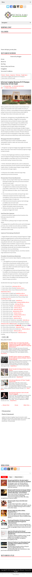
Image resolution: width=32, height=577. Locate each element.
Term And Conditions (6, 71)
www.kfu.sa (19, 300)
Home (2, 59)
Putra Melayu (22, 573)
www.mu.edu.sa (22, 332)
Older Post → (27, 405)
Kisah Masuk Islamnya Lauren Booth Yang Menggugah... (18, 393)
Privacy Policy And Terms (7, 66)
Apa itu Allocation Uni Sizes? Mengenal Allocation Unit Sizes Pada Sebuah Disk (19, 533)
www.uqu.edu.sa (16, 286)
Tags (10, 477)
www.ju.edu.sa (17, 313)
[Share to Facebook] (8, 337)
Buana (7, 75)
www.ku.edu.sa (26, 329)
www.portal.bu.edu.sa (20, 314)
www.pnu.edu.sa (5, 323)
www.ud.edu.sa (20, 327)
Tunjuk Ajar (24, 75)
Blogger (19, 56)
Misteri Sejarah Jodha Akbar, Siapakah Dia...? (16, 511)
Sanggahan (4, 68)
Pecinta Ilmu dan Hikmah (17, 570)
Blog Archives (18, 477)
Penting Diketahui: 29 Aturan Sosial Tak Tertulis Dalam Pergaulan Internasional (19, 522)
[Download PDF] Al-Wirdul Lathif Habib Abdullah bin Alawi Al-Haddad (19, 481)
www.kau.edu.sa (23, 295)
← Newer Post (5, 405)
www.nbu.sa (26, 320)
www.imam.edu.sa (6, 291)
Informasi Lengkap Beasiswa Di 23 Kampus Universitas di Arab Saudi (15, 83)
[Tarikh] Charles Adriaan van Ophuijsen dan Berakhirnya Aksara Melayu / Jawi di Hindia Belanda (19, 358)
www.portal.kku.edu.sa (23, 302)
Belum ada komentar (11, 87)
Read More (4, 353)
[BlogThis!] (4, 337)
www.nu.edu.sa (18, 318)
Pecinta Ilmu (7, 573)
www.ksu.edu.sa (20, 293)
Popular (4, 477)
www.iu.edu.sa (20, 288)
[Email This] (2, 337)
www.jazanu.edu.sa (18, 311)
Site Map (3, 64)
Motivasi (18, 75)
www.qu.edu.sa (19, 304)
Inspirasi (12, 75)
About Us (3, 61)
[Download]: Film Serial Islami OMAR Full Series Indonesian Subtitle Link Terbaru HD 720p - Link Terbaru (19, 491)
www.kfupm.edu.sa (6, 298)
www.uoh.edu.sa (18, 309)
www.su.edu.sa (18, 330)
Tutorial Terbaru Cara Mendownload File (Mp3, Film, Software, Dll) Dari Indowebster (19, 544)
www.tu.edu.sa (18, 307)
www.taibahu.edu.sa (19, 306)
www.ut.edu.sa (17, 316)
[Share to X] (6, 337)
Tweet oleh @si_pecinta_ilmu (8, 49)
